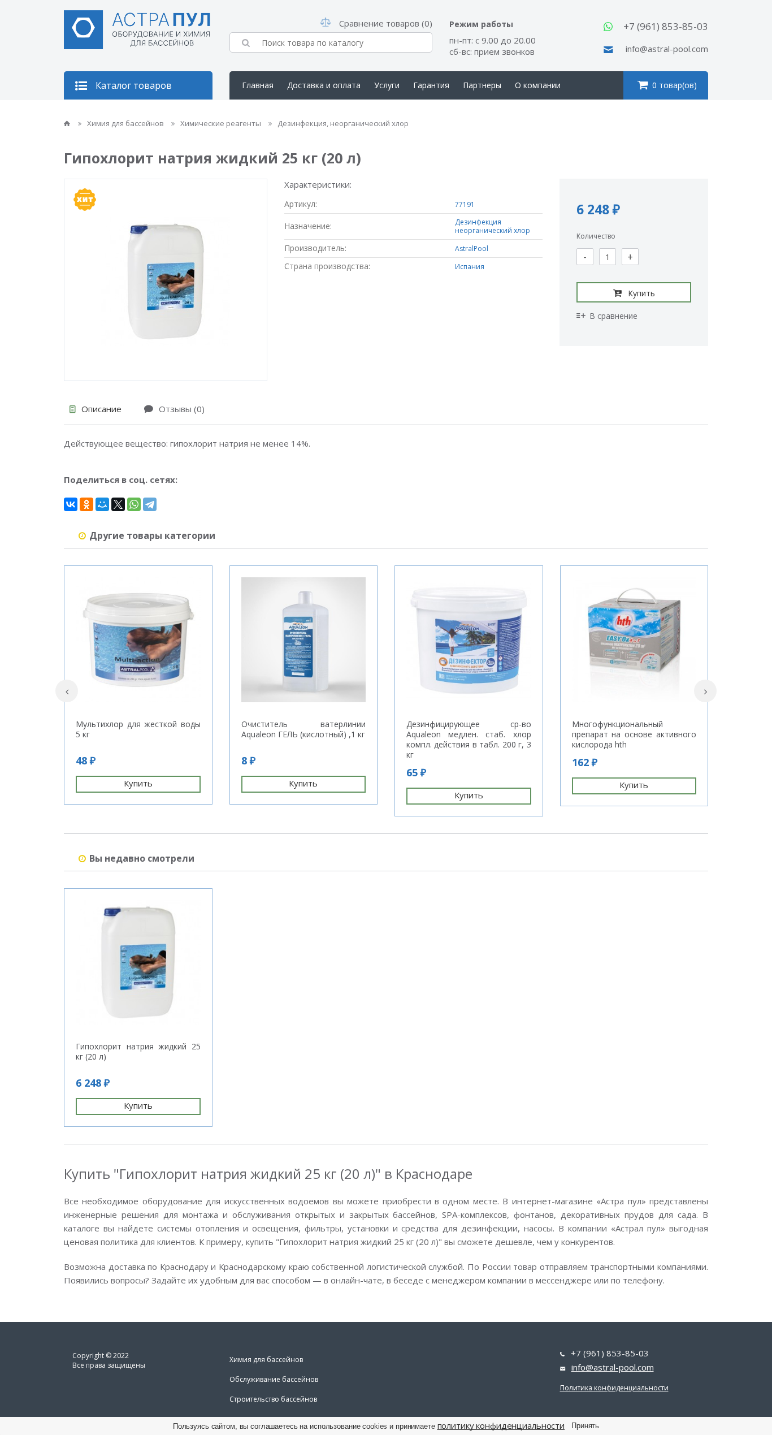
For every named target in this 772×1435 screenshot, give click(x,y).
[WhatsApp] (134, 504)
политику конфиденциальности (501, 1425)
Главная (258, 85)
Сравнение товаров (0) (385, 23)
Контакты (261, 113)
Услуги (387, 85)
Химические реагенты (221, 123)
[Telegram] (150, 504)
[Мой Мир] (102, 504)
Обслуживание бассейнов (273, 1379)
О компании (538, 85)
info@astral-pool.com (667, 48)
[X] (118, 504)
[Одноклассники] (86, 504)
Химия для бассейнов (126, 123)
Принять (585, 1425)
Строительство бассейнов (273, 1399)
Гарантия (431, 85)
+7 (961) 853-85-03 (665, 26)
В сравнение (613, 316)
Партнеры (482, 85)
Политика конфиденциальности (614, 1388)
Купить (641, 293)
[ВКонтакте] (70, 504)
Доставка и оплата (324, 85)
